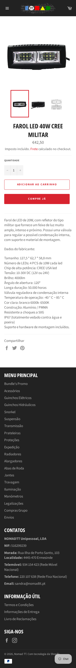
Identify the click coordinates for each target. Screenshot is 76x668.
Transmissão (13, 426)
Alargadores (13, 461)
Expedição (11, 447)
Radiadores (12, 454)
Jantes (9, 475)
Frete (34, 149)
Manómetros (13, 496)
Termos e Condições (19, 605)
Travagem (11, 482)
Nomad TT (20, 654)
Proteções (11, 440)
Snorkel (9, 412)
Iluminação (12, 489)
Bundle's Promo (16, 383)
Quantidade (11, 160)
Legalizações (13, 503)
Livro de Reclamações (20, 619)
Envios (9, 517)
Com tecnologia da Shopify (44, 654)
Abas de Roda (14, 468)
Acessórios (12, 391)
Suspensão (12, 419)
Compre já (37, 199)
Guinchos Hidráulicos (19, 404)
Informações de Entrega (21, 611)
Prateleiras (12, 433)
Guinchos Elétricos (17, 398)
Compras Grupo (15, 510)
